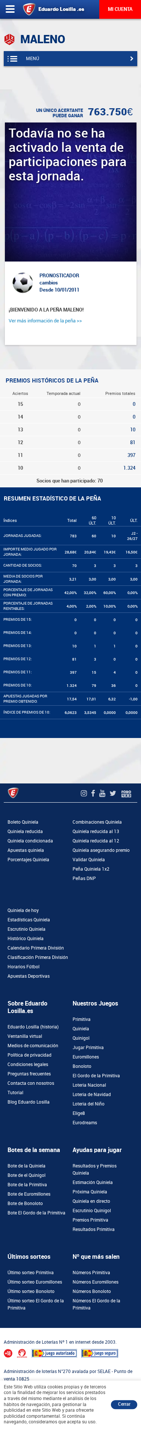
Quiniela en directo (91, 1201)
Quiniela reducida (25, 831)
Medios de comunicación (33, 1045)
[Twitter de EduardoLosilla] (113, 793)
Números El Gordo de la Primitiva (96, 1304)
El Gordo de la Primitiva (96, 1075)
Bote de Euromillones (29, 1194)
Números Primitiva (91, 1272)
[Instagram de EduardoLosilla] (85, 793)
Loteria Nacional (89, 1085)
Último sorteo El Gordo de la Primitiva (36, 1304)
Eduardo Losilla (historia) (33, 1027)
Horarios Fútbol (23, 966)
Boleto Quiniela (23, 822)
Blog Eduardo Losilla (29, 1102)
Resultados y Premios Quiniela (95, 1169)
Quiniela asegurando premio (101, 850)
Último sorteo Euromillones (35, 1282)
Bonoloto (82, 1066)
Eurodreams (85, 1122)
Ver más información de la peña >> (45, 321)
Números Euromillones (95, 1282)
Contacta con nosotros (31, 1083)
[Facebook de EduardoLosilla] (94, 793)
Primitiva (82, 1019)
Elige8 (79, 1113)
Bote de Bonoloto (25, 1203)
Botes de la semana (34, 1150)
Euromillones (86, 1057)
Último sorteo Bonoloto (31, 1291)
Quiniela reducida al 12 (96, 841)
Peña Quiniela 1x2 (91, 869)
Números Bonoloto (92, 1291)
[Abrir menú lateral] (10, 9)
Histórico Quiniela (26, 938)
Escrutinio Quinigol (92, 1210)
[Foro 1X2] (126, 793)
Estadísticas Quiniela (29, 919)
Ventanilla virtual (25, 1036)
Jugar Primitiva (88, 1047)
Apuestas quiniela (26, 850)
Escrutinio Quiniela (26, 929)
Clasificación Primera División (38, 957)
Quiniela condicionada (30, 841)
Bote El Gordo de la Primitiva (36, 1213)
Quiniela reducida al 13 (96, 831)
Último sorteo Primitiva (31, 1272)
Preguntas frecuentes (29, 1074)
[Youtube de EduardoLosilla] (103, 793)
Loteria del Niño (89, 1104)
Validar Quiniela (89, 859)
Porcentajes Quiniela (28, 859)
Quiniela (81, 1028)
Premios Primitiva (90, 1220)
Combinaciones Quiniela (97, 822)
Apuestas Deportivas (29, 976)
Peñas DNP (84, 878)
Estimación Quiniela (93, 1182)
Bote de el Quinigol (26, 1175)
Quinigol (81, 1038)
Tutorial (15, 1092)
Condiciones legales (28, 1064)
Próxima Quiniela (90, 1192)
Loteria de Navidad (92, 1094)
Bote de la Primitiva (27, 1184)
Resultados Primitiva (94, 1229)
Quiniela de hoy (23, 910)
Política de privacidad (30, 1055)
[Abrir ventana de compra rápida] (2, 1330)
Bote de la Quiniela (26, 1166)
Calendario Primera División (36, 948)
